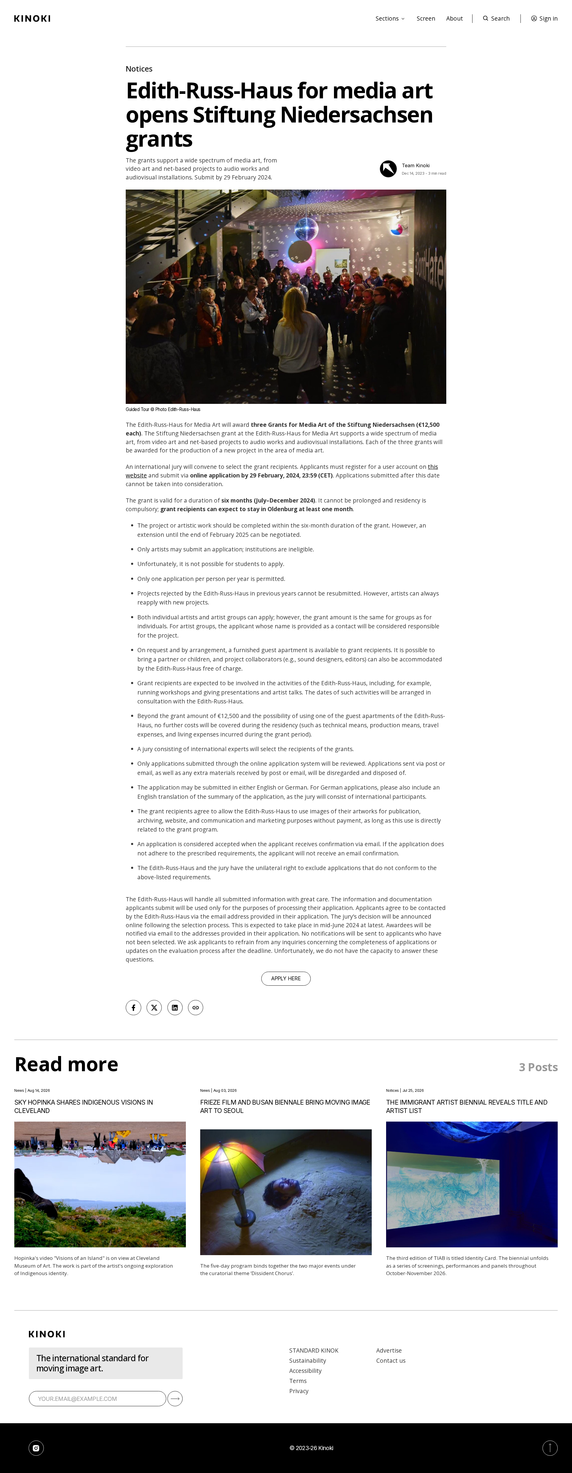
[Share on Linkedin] (175, 1007)
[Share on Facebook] (133, 1007)
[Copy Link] (195, 1007)
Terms (298, 1381)
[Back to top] (550, 1448)
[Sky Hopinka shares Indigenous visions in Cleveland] (100, 1184)
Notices (139, 68)
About (454, 18)
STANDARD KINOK (313, 1350)
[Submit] (175, 1398)
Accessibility (305, 1371)
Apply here (286, 978)
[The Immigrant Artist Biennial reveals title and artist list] (472, 1184)
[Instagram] (36, 1448)
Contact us (390, 1360)
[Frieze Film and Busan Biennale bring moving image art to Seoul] (286, 1192)
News (19, 1090)
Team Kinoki (416, 165)
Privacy (299, 1391)
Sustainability (307, 1360)
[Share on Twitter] (154, 1007)
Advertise (389, 1350)
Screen (426, 18)
